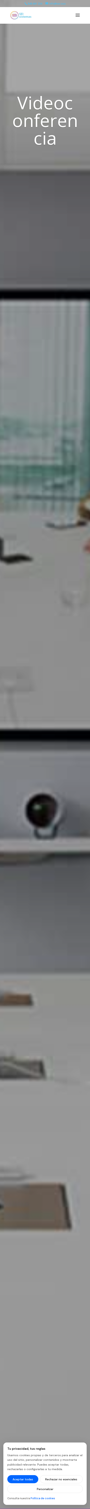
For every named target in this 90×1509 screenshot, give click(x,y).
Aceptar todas (23, 1479)
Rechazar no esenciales (61, 1479)
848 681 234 (35, 3)
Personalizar (45, 1489)
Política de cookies (43, 1498)
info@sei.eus (57, 3)
